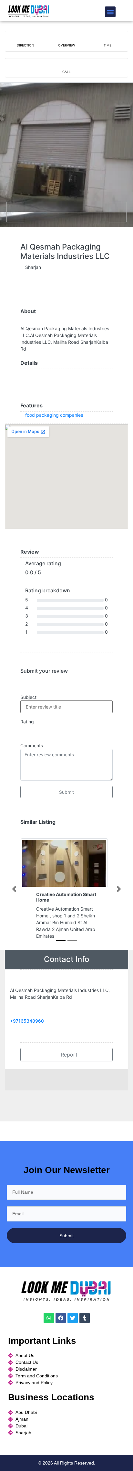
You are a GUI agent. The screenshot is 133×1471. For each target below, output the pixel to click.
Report (68, 1054)
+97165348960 (27, 1021)
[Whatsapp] (49, 1318)
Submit (66, 792)
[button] (110, 11)
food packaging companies (54, 415)
